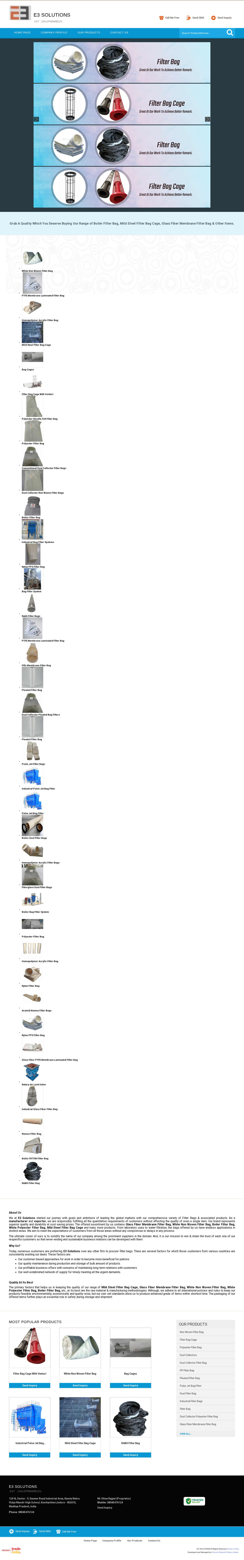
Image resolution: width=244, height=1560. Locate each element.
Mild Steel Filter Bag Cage (80, 1443)
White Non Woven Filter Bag (80, 1373)
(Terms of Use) (233, 1549)
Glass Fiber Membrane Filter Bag (198, 1424)
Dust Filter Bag (188, 1393)
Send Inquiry (29, 1385)
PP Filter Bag (187, 1370)
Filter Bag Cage (188, 1339)
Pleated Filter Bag (190, 1378)
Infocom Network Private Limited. (225, 1552)
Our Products (89, 32)
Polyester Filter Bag (191, 1347)
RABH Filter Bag (130, 1443)
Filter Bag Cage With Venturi (29, 1373)
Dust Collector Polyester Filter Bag (199, 1416)
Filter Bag (185, 1408)
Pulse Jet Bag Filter (190, 1385)
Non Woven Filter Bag (192, 1332)
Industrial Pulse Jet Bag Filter (30, 1443)
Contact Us (119, 32)
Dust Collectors (188, 1355)
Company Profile (54, 32)
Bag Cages (130, 1373)
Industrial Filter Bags (191, 1401)
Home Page (22, 32)
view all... (186, 1433)
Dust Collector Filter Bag (193, 1362)
